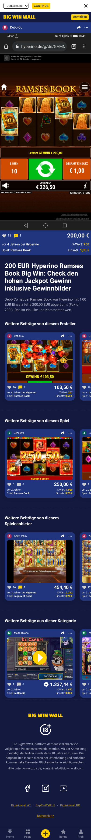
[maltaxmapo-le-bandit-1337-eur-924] (40, 658)
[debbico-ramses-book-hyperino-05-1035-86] (40, 361)
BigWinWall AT (21, 805)
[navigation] (18, 17)
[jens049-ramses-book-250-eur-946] (40, 458)
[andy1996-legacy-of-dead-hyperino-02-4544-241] (40, 561)
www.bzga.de (32, 768)
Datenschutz (45, 816)
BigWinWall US (45, 805)
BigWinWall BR (70, 805)
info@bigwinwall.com (68, 768)
